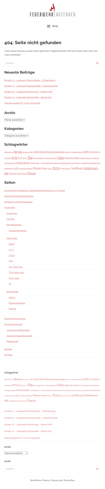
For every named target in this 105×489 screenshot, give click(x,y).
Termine (8, 355)
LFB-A (12, 255)
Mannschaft (12, 291)
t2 (57, 168)
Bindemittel (26, 152)
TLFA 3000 (14, 278)
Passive (12, 308)
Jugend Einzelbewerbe (18, 330)
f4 (21, 158)
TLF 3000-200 (16, 267)
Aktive (12, 297)
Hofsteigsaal (34, 163)
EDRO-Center (90, 152)
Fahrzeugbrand (38, 158)
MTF (11, 261)
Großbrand (95, 158)
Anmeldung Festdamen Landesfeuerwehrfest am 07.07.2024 (34, 190)
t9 (60, 168)
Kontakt (8, 349)
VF (10, 284)
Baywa (18, 151)
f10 (24, 158)
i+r (40, 163)
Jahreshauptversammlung (70, 163)
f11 (26, 158)
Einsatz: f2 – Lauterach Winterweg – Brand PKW (28, 91)
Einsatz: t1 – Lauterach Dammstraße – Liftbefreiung (29, 80)
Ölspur (31, 173)
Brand (42, 151)
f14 (30, 157)
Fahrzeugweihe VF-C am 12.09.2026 (22, 103)
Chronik (10, 219)
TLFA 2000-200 (16, 272)
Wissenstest (22, 174)
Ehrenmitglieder (17, 303)
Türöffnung (77, 168)
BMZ (36, 152)
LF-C (11, 250)
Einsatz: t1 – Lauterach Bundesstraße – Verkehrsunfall (31, 86)
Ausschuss (12, 213)
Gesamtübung (85, 158)
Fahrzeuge (12, 238)
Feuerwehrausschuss (14, 318)
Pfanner (37, 168)
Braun (67, 152)
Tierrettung (66, 168)
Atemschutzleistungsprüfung (19, 196)
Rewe (44, 168)
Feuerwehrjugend (50, 158)
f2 (16, 157)
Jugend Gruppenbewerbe (19, 336)
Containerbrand (77, 152)
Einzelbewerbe (14, 224)
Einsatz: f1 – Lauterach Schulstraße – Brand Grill (28, 97)
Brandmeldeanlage (56, 152)
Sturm (50, 168)
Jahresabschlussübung (51, 163)
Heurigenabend (9, 163)
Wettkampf (13, 174)
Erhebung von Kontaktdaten (18, 202)
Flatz (60, 157)
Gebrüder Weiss (72, 158)
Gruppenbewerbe (17, 230)
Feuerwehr (9, 207)
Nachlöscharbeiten (25, 168)
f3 (19, 157)
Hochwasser (23, 162)
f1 (13, 157)
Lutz (15, 168)
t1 (54, 168)
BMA (32, 152)
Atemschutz (9, 152)
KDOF (12, 244)
